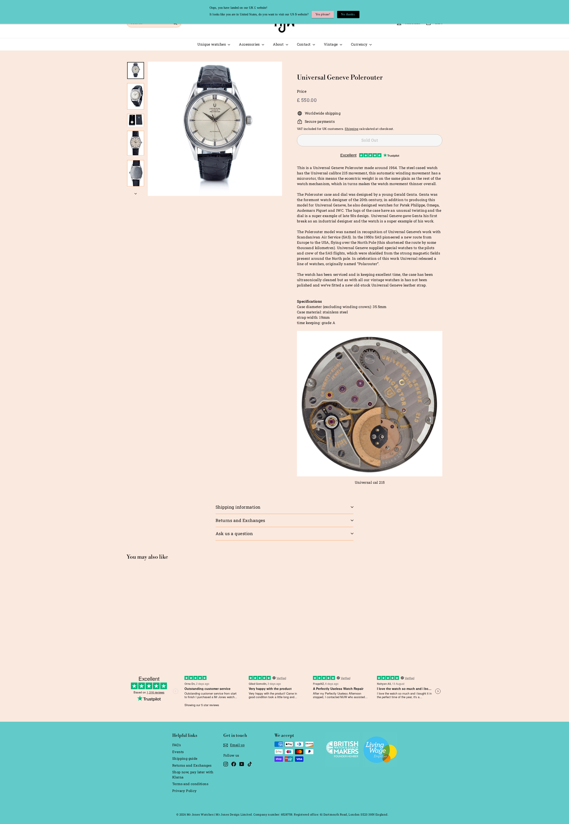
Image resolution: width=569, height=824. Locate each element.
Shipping (351, 129)
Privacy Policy (184, 790)
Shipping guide (185, 758)
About (278, 44)
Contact (304, 44)
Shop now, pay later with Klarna (193, 774)
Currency (359, 44)
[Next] (135, 192)
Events (178, 751)
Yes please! (322, 14)
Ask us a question (234, 533)
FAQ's (176, 745)
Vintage (331, 44)
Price (302, 91)
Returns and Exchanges (240, 520)
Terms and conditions (190, 784)
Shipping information (238, 507)
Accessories (250, 44)
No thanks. (348, 14)
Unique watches (212, 44)
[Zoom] (215, 129)
